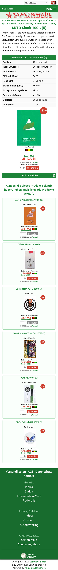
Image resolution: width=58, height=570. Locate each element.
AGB (30, 472)
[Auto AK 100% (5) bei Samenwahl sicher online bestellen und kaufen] (30, 393)
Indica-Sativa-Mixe (29, 496)
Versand (35, 162)
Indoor (29, 516)
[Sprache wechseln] (53, 3)
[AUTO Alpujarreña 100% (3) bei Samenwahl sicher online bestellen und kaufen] (30, 215)
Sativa (29, 491)
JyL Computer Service (35, 567)
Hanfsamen (48, 20)
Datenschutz (43, 472)
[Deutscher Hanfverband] (29, 555)
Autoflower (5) (26, 23)
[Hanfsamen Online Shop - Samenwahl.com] (29, 15)
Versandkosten (16, 472)
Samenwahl (7, 8)
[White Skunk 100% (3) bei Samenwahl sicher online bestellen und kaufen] (30, 259)
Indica (29, 487)
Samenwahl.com (38, 561)
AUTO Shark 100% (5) (45, 23)
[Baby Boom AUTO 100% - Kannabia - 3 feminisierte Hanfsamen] (30, 304)
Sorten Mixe (29, 540)
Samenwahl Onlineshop (29, 20)
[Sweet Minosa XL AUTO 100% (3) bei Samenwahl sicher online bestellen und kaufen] (30, 348)
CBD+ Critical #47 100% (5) (29, 422)
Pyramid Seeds (9, 23)
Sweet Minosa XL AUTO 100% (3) (29, 333)
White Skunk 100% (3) (29, 244)
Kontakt (29, 476)
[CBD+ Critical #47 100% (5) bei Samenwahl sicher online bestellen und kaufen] (30, 437)
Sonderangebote (29, 544)
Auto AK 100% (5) (29, 377)
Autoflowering (29, 525)
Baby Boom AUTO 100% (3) (29, 288)
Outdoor (29, 520)
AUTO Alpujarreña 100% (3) (29, 199)
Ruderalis (29, 500)
